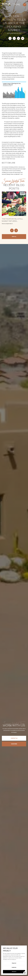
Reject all (14, 963)
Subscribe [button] (14, 743)
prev (12, 230)
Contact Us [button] (14, 738)
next (16, 230)
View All (14, 236)
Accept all (14, 971)
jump (8, 103)
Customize (14, 967)
